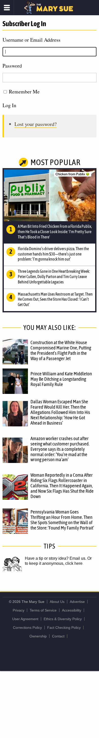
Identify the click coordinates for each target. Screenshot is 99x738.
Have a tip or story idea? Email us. (55, 558)
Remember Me (24, 91)
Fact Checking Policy (64, 627)
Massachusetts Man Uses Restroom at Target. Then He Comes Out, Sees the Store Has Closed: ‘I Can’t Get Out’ (55, 299)
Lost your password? (35, 124)
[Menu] (7, 7)
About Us (57, 602)
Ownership (38, 636)
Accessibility (71, 610)
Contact (58, 636)
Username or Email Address (31, 39)
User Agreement (25, 619)
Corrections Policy (27, 627)
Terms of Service (43, 610)
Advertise (77, 602)
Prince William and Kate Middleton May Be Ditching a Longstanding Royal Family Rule (61, 379)
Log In (9, 105)
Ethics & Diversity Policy (63, 619)
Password (12, 65)
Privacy (18, 610)
